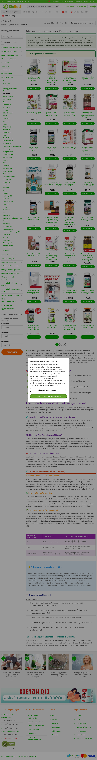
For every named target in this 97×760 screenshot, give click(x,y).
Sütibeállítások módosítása (47, 390)
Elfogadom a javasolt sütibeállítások (48, 396)
